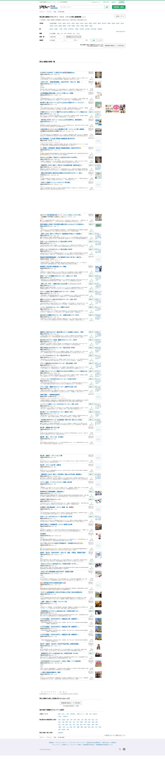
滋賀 (81, 724)
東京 (70, 722)
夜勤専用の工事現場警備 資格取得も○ (52, 491)
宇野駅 (76, 29)
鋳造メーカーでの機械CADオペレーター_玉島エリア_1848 (58, 276)
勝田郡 (64, 25)
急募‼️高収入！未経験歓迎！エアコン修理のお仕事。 (57, 524)
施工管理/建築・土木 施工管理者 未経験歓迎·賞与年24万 (57, 138)
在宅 (90, 714)
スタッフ (42, 96)
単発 (68, 714)
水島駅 (55, 113)
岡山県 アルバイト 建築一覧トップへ (115, 735)
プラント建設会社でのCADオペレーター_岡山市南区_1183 (58, 363)
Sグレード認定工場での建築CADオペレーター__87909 (57, 291)
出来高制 (42, 596)
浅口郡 (55, 25)
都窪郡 (86, 25)
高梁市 (90, 23)
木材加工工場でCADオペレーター (50, 499)
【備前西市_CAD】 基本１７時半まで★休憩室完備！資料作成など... (61, 165)
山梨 (63, 722)
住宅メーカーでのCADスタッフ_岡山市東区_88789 (56, 241)
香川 (75, 727)
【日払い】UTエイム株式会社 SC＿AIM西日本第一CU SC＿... (59, 564)
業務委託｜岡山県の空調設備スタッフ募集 (53, 266)
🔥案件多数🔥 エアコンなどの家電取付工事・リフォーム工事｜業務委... (62, 129)
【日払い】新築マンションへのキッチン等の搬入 (55, 182)
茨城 (86, 722)
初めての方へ (106, 2)
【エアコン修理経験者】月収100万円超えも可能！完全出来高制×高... (61, 592)
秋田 (79, 719)
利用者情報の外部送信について (104, 744)
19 (60, 692)
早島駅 (55, 334)
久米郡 (68, 25)
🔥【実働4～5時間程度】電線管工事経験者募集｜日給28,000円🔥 (60, 148)
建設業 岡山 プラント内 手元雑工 (52, 437)
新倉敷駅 (100, 29)
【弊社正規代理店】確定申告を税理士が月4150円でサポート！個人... (61, 173)
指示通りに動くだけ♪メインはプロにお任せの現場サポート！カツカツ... (62, 102)
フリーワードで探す (75, 744)
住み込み (95, 714)
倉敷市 (64, 23)
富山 (93, 719)
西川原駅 (87, 29)
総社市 (86, 23)
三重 (63, 724)
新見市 (94, 23)
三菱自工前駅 (53, 175)
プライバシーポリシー (62, 742)
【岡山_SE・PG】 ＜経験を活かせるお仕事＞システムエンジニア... (61, 284)
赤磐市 (109, 23)
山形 (82, 719)
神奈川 (81, 722)
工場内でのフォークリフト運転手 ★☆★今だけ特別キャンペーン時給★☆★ (63, 112)
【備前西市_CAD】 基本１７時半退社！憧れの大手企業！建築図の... (61, 474)
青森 (68, 719)
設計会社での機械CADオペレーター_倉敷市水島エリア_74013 (59, 315)
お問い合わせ (105, 742)
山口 (67, 727)
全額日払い (65, 716)
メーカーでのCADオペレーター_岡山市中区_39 (55, 355)
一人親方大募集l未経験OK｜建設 (50, 672)
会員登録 (121, 2)
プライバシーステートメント (77, 742)
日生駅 (55, 413)
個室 (41, 586)
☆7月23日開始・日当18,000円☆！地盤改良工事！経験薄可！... (59, 619)
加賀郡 (60, 25)
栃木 (89, 722)
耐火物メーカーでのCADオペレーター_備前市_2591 (56, 412)
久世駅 (55, 645)
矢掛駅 (55, 293)
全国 (59, 719)
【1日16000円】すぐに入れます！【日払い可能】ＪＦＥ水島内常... (61, 661)
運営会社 (113, 742)
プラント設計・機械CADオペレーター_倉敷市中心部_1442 (58, 387)
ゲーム (41, 106)
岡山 (49, 74)
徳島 (71, 727)
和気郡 (90, 25)
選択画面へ (61, 732)
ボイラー (42, 510)
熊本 (93, 727)
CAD (65, 33)
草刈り (60, 716)
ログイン (114, 2)
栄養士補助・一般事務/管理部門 (50, 394)
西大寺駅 (82, 29)
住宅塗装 (43, 534)
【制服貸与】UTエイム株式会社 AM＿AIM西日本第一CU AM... (59, 653)
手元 (41, 431)
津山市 (68, 23)
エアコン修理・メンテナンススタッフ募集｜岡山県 (56, 482)
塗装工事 (42, 537)
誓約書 (41, 151)
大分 (96, 727)
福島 (86, 719)
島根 (97, 724)
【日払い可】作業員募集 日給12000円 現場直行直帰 (56, 571)
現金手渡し (72, 714)
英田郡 (51, 25)
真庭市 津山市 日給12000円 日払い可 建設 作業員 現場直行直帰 (62, 552)
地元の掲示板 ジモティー (96, 2)
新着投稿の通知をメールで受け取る (114, 45)
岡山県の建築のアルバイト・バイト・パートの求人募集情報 (60, 17)
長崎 (100, 727)
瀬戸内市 (104, 23)
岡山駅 (51, 29)
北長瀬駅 (55, 421)
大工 (62, 33)
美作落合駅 (56, 554)
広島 (64, 727)
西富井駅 (56, 535)
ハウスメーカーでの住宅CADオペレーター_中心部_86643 (58, 379)
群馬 (93, 722)
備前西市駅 (56, 167)
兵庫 (74, 724)
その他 (77, 33)
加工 (74, 33)
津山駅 (65, 29)
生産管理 (69, 33)
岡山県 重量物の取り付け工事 (49, 427)
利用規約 (51, 742)
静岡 (67, 724)
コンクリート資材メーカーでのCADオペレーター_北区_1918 (59, 404)
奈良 (85, 724)
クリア (100, 40)
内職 (59, 714)
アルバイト (49, 11)
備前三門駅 (56, 184)
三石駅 (60, 29)
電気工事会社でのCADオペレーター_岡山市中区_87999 (57, 347)
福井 (59, 722)
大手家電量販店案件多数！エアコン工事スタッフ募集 (56, 93)
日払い (63, 714)
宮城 (75, 719)
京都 (77, 724)
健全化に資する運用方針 (93, 742)
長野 (67, 722)
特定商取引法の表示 (88, 744)
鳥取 (93, 724)
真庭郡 (73, 25)
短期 (87, 714)
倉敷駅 (56, 29)
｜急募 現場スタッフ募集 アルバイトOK (53, 601)
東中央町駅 (93, 29)
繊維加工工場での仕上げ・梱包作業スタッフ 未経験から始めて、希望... (62, 332)
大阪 (70, 724)
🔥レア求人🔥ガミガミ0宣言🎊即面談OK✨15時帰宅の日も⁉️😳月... (61, 543)
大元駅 (55, 493)
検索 (107, 7)
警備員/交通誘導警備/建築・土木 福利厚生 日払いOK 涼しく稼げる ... (61, 257)
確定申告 (42, 176)
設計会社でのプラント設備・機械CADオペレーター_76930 (58, 340)
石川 (97, 719)
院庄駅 (55, 235)
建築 (55, 11)
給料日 (41, 666)
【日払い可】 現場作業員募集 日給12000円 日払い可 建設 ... (61, 82)
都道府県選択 (54, 8)
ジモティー (42, 11)
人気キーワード (120, 16)
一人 (41, 638)
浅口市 (122, 23)
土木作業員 (42, 577)
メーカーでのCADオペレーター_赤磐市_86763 (54, 307)
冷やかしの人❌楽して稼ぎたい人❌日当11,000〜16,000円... (59, 157)
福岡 (85, 727)
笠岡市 (77, 23)
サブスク (42, 218)
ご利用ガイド (65, 744)
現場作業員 (42, 87)
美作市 (117, 23)
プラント (42, 76)
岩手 (71, 719)
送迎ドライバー (80, 714)
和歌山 (88, 724)
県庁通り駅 (71, 29)
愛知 (97, 722)
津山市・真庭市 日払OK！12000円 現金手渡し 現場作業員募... (59, 644)
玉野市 (73, 23)
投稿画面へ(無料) (119, 7)
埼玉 (74, 722)
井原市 (81, 23)
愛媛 (78, 727)
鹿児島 (63, 729)
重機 (41, 558)
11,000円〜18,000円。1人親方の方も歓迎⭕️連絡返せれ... (58, 72)
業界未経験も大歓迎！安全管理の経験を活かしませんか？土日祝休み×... (62, 224)
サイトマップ (55, 744)
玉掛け (41, 605)
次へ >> (65, 692)
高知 (82, 727)
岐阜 (59, 724)
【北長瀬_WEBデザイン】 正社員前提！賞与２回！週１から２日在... (61, 419)
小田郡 (77, 25)
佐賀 (89, 727)
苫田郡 (82, 25)
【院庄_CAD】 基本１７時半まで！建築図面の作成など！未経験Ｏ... (61, 233)
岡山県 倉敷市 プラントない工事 (51, 455)
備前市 (99, 23)
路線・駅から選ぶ (120, 31)
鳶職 (58, 33)
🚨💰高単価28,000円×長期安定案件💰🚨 (53, 583)
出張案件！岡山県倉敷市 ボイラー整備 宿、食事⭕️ (57, 507)
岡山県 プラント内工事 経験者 (50, 465)
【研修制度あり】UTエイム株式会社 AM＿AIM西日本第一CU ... (59, 611)
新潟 (89, 719)
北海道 (63, 719)
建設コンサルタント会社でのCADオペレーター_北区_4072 (58, 299)
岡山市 (59, 23)
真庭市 (113, 23)
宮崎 (59, 729)
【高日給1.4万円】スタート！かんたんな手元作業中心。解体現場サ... (61, 120)
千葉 (77, 722)
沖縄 (68, 729)
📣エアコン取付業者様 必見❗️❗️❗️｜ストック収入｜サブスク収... (60, 215)
